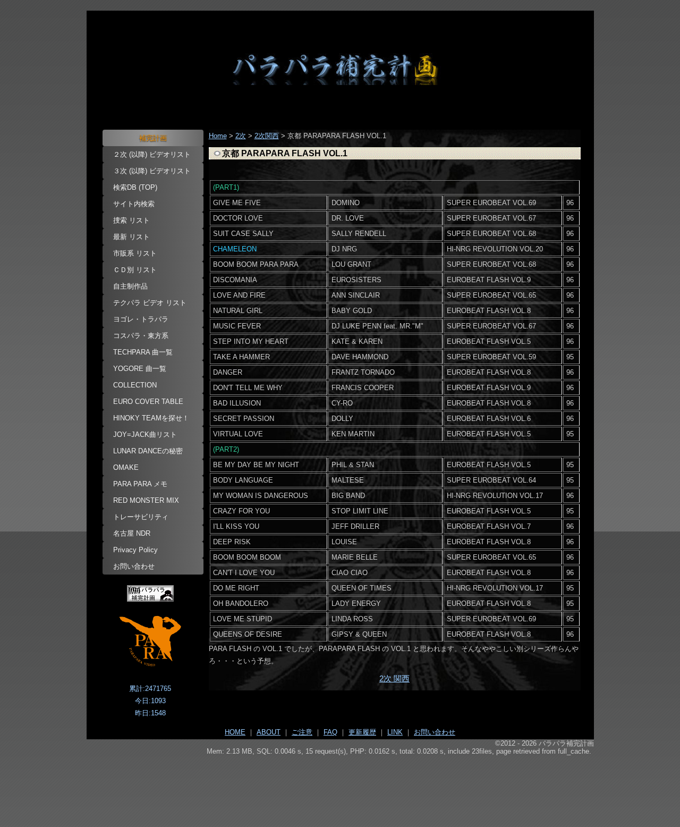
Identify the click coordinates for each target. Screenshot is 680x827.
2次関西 (266, 136)
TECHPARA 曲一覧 (143, 352)
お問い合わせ (134, 566)
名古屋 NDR (131, 533)
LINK (395, 732)
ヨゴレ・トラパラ (140, 319)
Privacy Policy (135, 550)
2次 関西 (394, 678)
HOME (235, 732)
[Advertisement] (340, 785)
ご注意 (302, 732)
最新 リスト (131, 237)
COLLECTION (135, 385)
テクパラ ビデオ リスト (149, 303)
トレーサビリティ (140, 517)
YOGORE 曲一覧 (139, 369)
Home (218, 136)
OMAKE (126, 467)
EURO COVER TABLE (148, 402)
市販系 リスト (135, 253)
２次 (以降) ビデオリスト (152, 154)
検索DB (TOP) (135, 187)
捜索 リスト (131, 220)
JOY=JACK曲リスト (145, 434)
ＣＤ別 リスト (135, 270)
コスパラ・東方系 (140, 336)
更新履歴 (362, 732)
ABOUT (268, 732)
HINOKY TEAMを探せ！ (151, 418)
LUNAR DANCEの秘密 (148, 451)
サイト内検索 (134, 204)
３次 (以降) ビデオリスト (152, 171)
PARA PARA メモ (140, 484)
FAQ (330, 732)
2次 (240, 136)
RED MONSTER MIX (146, 500)
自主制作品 (130, 286)
